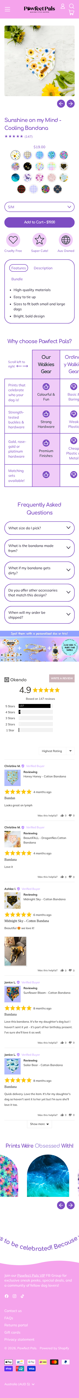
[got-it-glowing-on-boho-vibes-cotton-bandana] (15, 166)
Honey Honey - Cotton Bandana (44, 776)
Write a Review (62, 678)
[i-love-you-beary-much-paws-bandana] (27, 166)
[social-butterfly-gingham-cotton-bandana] (33, 189)
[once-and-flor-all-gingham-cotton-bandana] (51, 166)
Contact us (13, 1310)
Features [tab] (18, 268)
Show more (37, 1124)
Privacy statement (19, 1339)
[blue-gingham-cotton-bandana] (39, 155)
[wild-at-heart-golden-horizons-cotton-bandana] (57, 189)
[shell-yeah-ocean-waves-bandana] (15, 177)
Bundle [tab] (17, 279)
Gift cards (12, 1332)
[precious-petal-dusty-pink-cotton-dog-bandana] (51, 177)
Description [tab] (43, 268)
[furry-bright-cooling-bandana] (21, 189)
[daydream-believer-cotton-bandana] (63, 155)
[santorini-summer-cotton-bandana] (63, 177)
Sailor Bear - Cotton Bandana (43, 1065)
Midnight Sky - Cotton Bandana (44, 899)
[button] (71, 6)
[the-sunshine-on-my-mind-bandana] (15, 155)
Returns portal (16, 1325)
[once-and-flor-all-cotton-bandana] (39, 166)
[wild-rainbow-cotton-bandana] (45, 189)
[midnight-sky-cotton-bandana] (63, 166)
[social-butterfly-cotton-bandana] (27, 177)
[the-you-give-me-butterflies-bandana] (39, 177)
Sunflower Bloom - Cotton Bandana (46, 992)
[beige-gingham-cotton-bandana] (27, 155)
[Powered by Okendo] (15, 679)
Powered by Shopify (54, 1348)
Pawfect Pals (26, 1348)
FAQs (8, 1318)
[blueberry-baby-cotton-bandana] (51, 155)
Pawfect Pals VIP (31, 1275)
